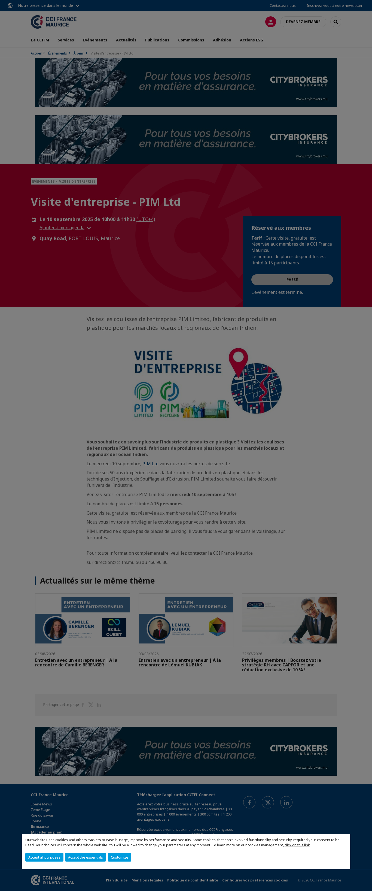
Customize (119, 857)
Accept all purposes (44, 857)
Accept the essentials (85, 857)
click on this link (297, 844)
